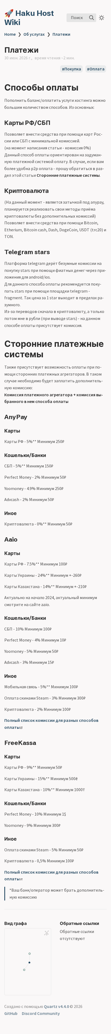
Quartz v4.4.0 (56, 1006)
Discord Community (41, 1013)
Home (10, 34)
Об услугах (34, 34)
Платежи (61, 34)
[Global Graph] (46, 933)
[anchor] (83, 87)
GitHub (11, 1013)
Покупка (72, 69)
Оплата (97, 69)
